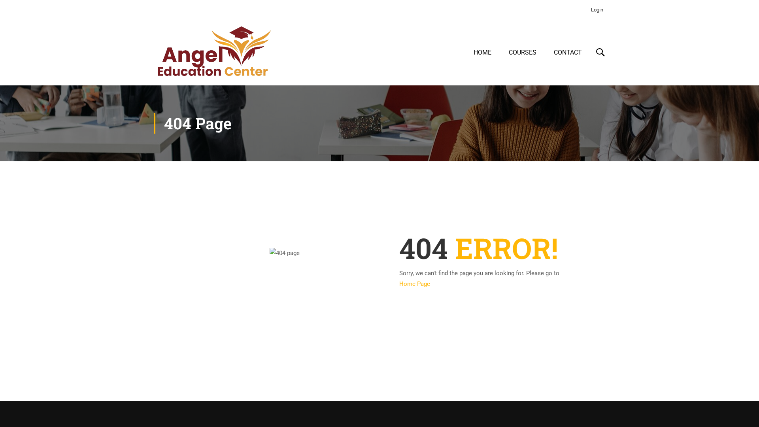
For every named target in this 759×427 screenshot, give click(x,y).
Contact (568, 52)
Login (597, 10)
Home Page (414, 283)
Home (482, 52)
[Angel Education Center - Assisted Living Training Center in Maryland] (213, 52)
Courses (522, 52)
